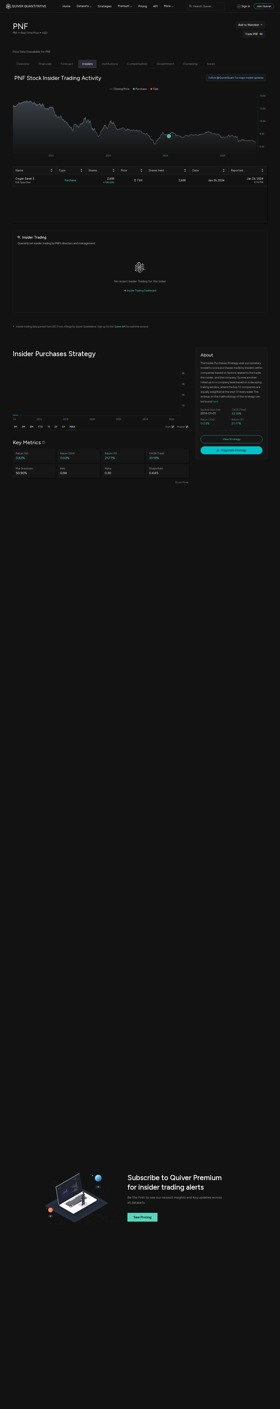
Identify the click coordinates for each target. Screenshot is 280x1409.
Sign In (246, 6)
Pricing (142, 6)
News (211, 64)
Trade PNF (251, 34)
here (215, 401)
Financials (45, 64)
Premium (123, 6)
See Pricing (142, 1217)
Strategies (105, 6)
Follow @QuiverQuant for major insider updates (236, 77)
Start (167, 426)
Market (181, 426)
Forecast (67, 64)
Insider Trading (34, 237)
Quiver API (120, 326)
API (155, 6)
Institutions (110, 64)
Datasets (83, 6)
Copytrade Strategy (233, 450)
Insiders (87, 64)
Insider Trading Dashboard (141, 290)
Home (66, 6)
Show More (181, 482)
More (167, 6)
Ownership (190, 64)
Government (165, 64)
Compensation (137, 64)
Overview (22, 64)
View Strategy (231, 439)
